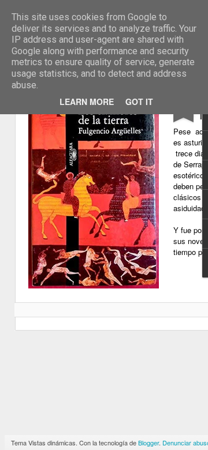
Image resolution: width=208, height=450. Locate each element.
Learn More (87, 101)
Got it (139, 101)
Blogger (148, 442)
